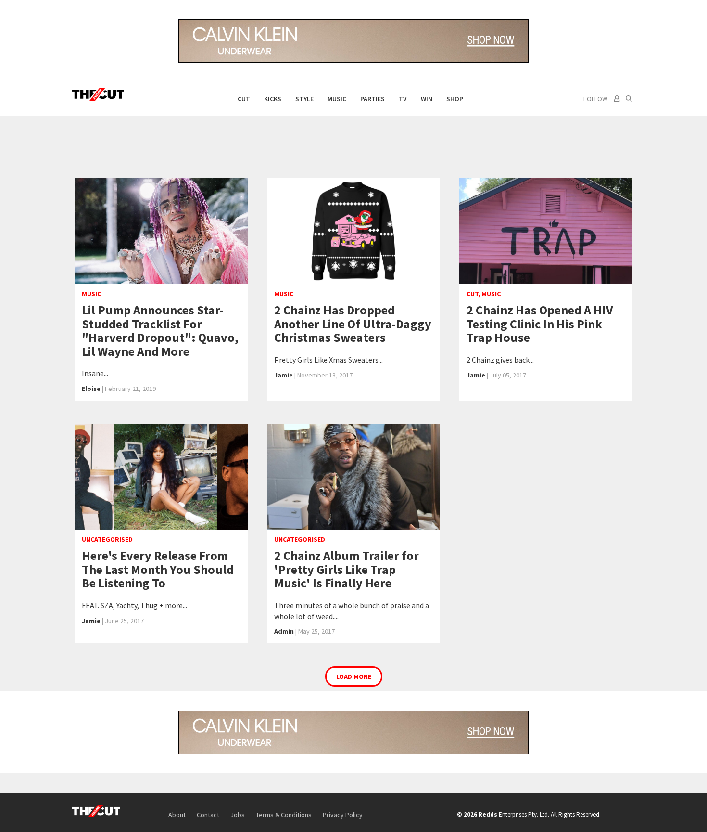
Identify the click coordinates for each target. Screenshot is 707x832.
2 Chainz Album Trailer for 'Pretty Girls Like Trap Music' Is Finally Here (346, 569)
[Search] (629, 99)
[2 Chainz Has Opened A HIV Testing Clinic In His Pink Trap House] (545, 231)
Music (337, 98)
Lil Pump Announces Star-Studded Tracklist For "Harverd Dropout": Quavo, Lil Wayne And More (160, 330)
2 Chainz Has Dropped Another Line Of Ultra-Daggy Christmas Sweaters (352, 323)
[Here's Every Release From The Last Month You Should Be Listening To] (161, 477)
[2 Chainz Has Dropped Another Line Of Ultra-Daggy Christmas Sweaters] (353, 231)
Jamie (283, 375)
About (177, 814)
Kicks (272, 98)
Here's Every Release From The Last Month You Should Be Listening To (158, 569)
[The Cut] (100, 94)
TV (403, 98)
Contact (208, 814)
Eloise (91, 388)
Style (304, 98)
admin (284, 631)
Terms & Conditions (284, 814)
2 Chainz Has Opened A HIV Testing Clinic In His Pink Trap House (540, 323)
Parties (372, 98)
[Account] (616, 99)
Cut (244, 98)
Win (426, 98)
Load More (353, 676)
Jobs (237, 814)
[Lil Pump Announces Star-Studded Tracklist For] (161, 231)
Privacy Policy (343, 814)
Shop (454, 98)
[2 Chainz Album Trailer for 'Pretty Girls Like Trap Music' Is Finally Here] (353, 477)
